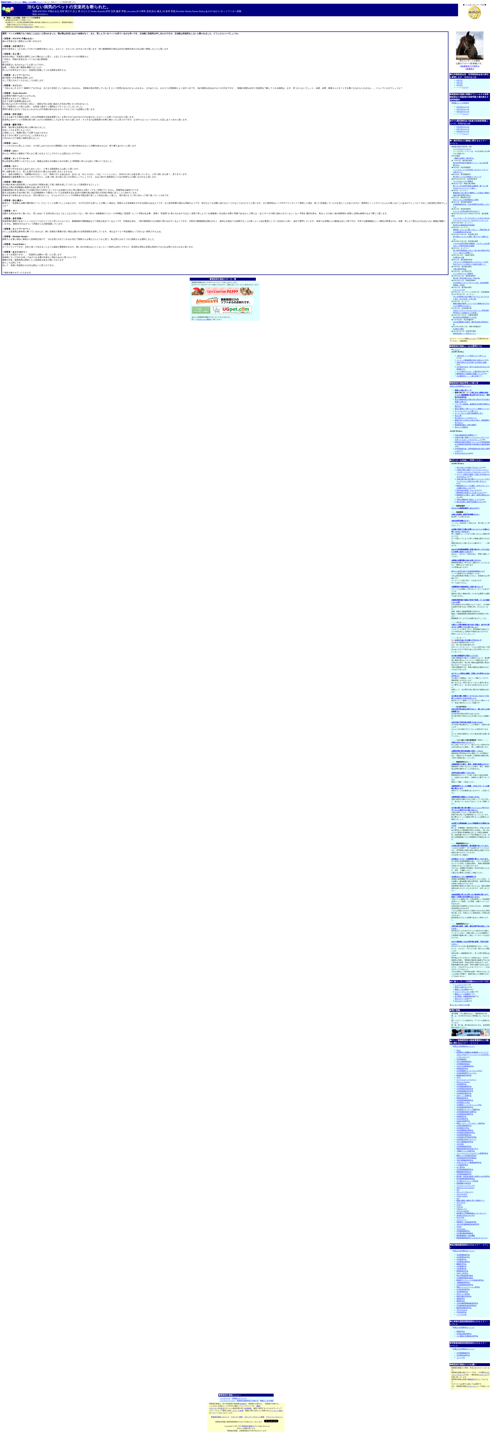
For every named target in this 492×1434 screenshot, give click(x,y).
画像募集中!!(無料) (469, 66)
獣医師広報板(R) (248, 1426)
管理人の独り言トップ (463, 390)
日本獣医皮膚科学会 (464, 1093)
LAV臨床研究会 (462, 1165)
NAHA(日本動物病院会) (465, 1066)
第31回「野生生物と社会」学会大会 (466, 278)
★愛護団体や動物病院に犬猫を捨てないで (467, 587)
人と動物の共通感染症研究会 (467, 1336)
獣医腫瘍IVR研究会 (464, 1183)
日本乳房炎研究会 (463, 1289)
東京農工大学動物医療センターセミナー (471, 1213)
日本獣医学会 (462, 1084)
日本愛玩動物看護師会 (465, 1233)
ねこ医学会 (461, 1167)
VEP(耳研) (460, 1144)
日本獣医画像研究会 (464, 1174)
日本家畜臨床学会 (463, 1255)
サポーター (484, 1375)
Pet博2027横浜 (458, 329)
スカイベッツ (462, 1220)
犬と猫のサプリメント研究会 (467, 1181)
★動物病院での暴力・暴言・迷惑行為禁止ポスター (470, 764)
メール (472, 339)
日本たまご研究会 (463, 1294)
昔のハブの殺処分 (461, 427)
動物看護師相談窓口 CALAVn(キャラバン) (472, 1238)
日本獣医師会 (462, 1059)
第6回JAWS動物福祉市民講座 (464, 225)
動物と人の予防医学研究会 (466, 1156)
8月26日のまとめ (463, 112)
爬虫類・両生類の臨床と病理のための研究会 (473, 1176)
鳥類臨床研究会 (462, 1068)
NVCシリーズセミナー (465, 1192)
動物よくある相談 (461, 989)
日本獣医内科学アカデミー (466, 1139)
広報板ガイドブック (239, 1398)
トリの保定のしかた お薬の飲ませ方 (471, 371)
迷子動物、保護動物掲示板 (465, 996)
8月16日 (460, 85)
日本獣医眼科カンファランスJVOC (469, 1071)
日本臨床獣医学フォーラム (466, 1073)
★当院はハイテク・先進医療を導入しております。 (470, 859)
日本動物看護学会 (463, 1231)
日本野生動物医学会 (464, 1126)
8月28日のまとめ (463, 107)
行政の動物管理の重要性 (464, 435)
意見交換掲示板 (26, 27)
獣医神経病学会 (462, 1098)
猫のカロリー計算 (461, 999)
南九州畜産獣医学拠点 (465, 1276)
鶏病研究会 (461, 1299)
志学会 (459, 1227)
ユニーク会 (461, 1358)
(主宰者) (242, 1404)
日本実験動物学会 (463, 1353)
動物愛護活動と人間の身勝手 (465, 425)
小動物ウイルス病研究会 (466, 1151)
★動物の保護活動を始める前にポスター (466, 560)
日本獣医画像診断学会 (465, 1100)
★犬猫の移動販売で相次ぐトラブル (464, 656)
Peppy (459, 1050)
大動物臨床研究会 (463, 1282)
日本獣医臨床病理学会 (465, 1107)
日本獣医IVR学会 (463, 1128)
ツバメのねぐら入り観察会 (463, 181)
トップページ (460, 985)
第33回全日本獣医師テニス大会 (464, 317)
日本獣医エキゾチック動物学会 (468, 1109)
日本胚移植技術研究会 (465, 1285)
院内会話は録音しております (467, 490)
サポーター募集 (204, 319)
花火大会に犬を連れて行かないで (469, 467)
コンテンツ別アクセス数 (460, 1005)
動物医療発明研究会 (464, 1172)
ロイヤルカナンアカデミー (466, 1080)
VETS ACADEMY (463, 1211)
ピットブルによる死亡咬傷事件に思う (469, 413)
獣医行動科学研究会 (464, 1296)
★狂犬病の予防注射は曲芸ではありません (467, 722)
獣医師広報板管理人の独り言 (248, 1401)
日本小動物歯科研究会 (465, 1142)
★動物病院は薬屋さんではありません (465, 797)
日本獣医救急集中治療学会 (466, 1112)
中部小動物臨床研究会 (465, 1160)
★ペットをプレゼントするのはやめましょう (468, 571)
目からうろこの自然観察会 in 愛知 (466, 200)
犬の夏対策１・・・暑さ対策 (467, 376)
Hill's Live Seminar (463, 1082)
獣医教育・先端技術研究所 (466, 1222)
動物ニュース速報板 (462, 994)
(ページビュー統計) (276, 1411)
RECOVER (460, 1217)
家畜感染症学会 (462, 1271)
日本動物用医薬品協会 (465, 1278)
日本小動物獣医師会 (464, 1062)
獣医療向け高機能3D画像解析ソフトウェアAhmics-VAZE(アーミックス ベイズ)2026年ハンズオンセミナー (473, 1054)
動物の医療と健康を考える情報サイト (471, 1200)
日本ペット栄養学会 (464, 1096)
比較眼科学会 (462, 1116)
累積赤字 (471, 1379)
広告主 (221, 1408)
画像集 (470, 69)
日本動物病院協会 (463, 1064)
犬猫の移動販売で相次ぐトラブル (469, 500)
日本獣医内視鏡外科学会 (466, 1133)
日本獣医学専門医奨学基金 (466, 1137)
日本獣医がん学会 (463, 1103)
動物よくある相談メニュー (33, 2)
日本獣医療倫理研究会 (465, 1169)
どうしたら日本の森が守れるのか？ (466, 211)
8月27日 (460, 80)
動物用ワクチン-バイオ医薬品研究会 (470, 1280)
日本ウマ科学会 (462, 1273)
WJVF (459, 1078)
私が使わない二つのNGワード (466, 418)
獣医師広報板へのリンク (220, 1417)
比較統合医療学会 (463, 1121)
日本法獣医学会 (462, 1119)
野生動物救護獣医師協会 (466, 1179)
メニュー (465, 87)
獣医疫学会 (461, 1331)
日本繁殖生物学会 (463, 1262)
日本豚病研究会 (462, 1292)
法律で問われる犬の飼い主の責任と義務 (471, 362)
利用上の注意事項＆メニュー (460, 386)
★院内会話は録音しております (463, 773)
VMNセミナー (462, 1209)
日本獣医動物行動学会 (465, 1130)
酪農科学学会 (462, 1264)
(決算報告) (248, 1408)
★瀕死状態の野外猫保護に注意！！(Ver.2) (467, 751)
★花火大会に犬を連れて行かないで (468, 640)
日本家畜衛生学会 (463, 1257)
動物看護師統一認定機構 (466, 1236)
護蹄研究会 (461, 1301)
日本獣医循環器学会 (464, 1086)
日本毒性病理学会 (463, 1355)
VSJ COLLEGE (462, 1194)
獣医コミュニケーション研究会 (468, 1287)
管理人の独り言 (461, 987)
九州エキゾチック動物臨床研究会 (469, 1162)
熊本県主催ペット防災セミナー (464, 333)
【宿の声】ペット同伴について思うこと (471, 356)
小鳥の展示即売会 (459, 269)
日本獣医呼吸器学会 (464, 1135)
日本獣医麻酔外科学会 (465, 1091)
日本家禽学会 (462, 1269)
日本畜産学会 (462, 1259)
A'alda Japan (461, 1229)
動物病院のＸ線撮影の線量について (470, 374)
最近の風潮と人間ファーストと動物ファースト (472, 409)
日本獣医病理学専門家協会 (466, 1158)
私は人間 (458, 416)
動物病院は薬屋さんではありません (470, 493)
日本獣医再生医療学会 (465, 1114)
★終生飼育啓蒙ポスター (460, 521)
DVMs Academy (462, 1196)
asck (458, 1198)
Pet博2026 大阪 (458, 257)
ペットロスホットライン (462, 149)
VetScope (460, 1207)
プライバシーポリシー (274, 1417)
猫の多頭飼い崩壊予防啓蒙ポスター (470, 502)
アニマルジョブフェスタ (466, 1186)
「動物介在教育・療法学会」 (464, 158)
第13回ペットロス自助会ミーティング (467, 177)
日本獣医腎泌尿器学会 (465, 1089)
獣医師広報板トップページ (11, 2)
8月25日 (460, 83)
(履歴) (258, 1406)
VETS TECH (461, 1203)
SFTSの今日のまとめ (462, 453)
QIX (458, 1190)
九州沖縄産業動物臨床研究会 (467, 1303)
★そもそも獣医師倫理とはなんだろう (465, 508)
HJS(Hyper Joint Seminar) (465, 1188)
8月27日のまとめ (463, 109)
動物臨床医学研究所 (464, 1075)
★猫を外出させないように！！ (463, 742)
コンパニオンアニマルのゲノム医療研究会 (472, 1153)
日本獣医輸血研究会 (464, 1146)
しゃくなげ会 (462, 1314)
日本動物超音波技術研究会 (466, 1306)
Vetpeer (459, 1205)
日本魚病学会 (462, 1312)
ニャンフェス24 (459, 290)
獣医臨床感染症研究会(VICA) (467, 1149)
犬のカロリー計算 (461, 1001)
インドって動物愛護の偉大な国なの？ (471, 360)
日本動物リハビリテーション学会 (469, 1105)
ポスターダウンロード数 (464, 992)
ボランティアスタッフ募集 (254, 1417)
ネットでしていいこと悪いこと (466, 411)
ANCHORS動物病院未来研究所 (468, 1224)
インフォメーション (227, 1401)
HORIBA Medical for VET (466, 1215)
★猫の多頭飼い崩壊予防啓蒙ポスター (465, 514)
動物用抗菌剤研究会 (464, 1308)
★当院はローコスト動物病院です (463, 877)
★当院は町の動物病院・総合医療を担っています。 (470, 846)
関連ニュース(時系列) (461, 103)
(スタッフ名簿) (238, 1411)
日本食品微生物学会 (464, 1334)
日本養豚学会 (462, 1266)
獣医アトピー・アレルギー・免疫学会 (471, 1123)
